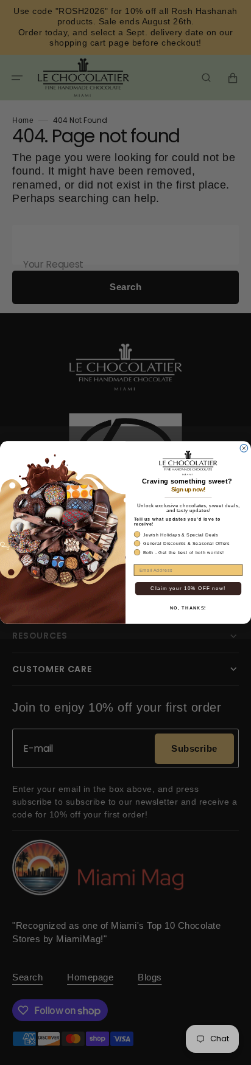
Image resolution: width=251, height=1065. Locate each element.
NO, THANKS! (188, 607)
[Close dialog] (244, 448)
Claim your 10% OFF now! (187, 588)
